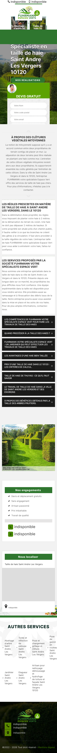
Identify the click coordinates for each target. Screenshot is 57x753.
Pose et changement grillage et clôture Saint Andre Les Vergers (38, 647)
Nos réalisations (27, 80)
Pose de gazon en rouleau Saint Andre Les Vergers (53, 647)
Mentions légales (46, 747)
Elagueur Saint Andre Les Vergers (23, 678)
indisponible (18, 1)
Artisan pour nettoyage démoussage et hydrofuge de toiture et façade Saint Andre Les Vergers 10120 (38, 678)
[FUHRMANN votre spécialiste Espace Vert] (28, 12)
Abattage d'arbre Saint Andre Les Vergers (9, 647)
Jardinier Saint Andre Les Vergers (9, 678)
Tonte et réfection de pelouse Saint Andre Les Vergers (23, 647)
